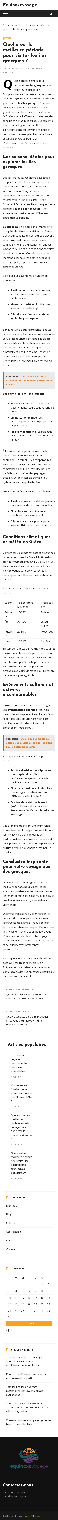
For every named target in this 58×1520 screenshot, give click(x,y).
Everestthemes (32, 1515)
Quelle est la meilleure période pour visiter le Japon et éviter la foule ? (27, 996)
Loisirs (10, 1240)
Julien (12, 72)
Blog (9, 1214)
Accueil (7, 25)
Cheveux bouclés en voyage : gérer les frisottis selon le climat (28, 1422)
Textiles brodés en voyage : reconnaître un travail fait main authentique (24, 1390)
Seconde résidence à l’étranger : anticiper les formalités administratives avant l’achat (25, 1361)
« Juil (9, 1330)
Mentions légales (18, 1496)
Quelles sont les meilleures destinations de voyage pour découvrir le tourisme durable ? (21, 1127)
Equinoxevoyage (20, 5)
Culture (10, 1223)
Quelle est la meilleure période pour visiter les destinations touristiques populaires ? (21, 1163)
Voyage (7, 38)
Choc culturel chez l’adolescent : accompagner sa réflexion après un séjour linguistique (27, 1407)
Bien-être (11, 1205)
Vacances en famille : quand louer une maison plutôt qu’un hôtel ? (21, 1093)
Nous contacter (17, 1492)
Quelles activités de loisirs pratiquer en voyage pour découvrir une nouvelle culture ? (27, 1020)
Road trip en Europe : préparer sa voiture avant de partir (26, 1376)
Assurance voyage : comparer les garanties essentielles (19, 1063)
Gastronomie (14, 1231)
